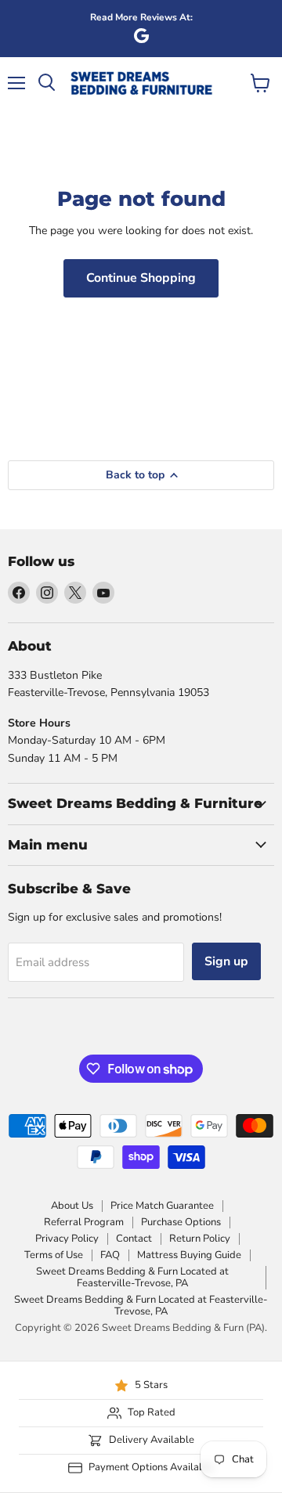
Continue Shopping (141, 278)
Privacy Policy (67, 1239)
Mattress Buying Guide (189, 1255)
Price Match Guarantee (162, 1206)
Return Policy (199, 1239)
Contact (134, 1239)
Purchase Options (181, 1222)
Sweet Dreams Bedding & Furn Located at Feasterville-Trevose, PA (132, 1277)
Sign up (226, 961)
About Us (72, 1206)
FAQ (110, 1255)
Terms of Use (53, 1255)
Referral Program (84, 1222)
